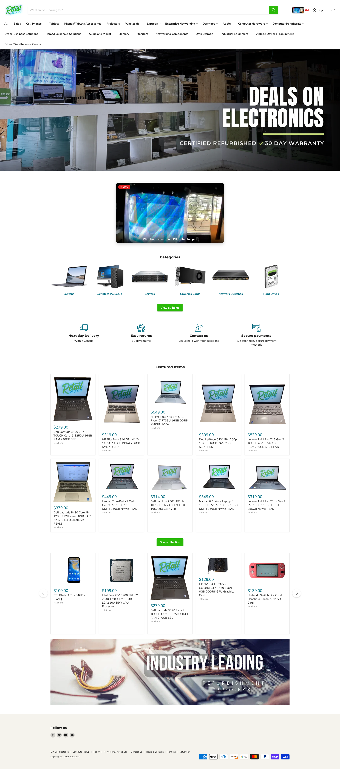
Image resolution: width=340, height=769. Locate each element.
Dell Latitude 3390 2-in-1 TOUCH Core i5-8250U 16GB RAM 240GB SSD (72, 435)
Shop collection (170, 542)
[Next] (296, 593)
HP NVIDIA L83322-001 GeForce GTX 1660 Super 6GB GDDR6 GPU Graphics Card (216, 589)
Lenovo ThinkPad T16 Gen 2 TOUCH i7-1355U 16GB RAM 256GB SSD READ (266, 443)
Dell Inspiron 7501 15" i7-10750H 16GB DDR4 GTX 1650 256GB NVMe (168, 505)
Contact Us (136, 751)
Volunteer (185, 751)
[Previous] (43, 593)
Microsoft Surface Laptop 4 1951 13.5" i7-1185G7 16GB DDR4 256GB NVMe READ (218, 505)
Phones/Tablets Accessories (82, 24)
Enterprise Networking (180, 24)
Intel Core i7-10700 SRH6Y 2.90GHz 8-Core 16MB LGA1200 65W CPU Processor (120, 600)
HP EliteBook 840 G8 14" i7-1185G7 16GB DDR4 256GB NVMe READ (121, 443)
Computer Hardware (252, 24)
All (6, 24)
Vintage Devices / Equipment (275, 34)
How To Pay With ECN (115, 751)
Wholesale (132, 24)
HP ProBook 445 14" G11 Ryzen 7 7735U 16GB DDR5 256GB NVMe (169, 420)
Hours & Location (155, 751)
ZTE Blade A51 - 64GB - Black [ (69, 597)
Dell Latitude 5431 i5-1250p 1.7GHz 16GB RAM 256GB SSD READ (218, 443)
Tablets (54, 24)
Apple (227, 24)
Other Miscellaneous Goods (22, 44)
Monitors (143, 34)
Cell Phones (34, 24)
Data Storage (205, 34)
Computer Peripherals (287, 24)
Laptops (152, 24)
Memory (124, 34)
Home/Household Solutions (64, 34)
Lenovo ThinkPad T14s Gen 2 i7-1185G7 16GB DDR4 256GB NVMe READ (266, 505)
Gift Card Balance (59, 751)
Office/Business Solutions (21, 34)
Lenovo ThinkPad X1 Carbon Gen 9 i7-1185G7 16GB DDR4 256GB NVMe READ (120, 505)
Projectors (113, 24)
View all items (170, 308)
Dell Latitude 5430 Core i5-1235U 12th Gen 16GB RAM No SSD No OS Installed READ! (72, 518)
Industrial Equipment (235, 34)
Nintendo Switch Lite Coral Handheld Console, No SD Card (265, 599)
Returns (172, 751)
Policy (97, 751)
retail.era (58, 443)
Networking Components (172, 34)
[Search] (273, 10)
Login (321, 10)
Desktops (209, 24)
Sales (17, 24)
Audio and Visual (100, 34)
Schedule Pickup (81, 751)
